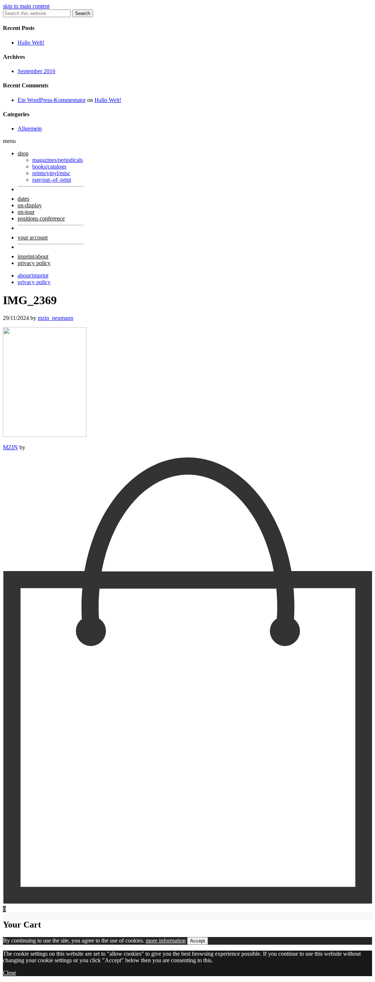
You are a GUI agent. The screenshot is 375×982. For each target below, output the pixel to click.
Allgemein (30, 128)
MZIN (10, 447)
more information (166, 940)
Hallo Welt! (31, 42)
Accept (197, 941)
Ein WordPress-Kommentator (52, 100)
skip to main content (26, 6)
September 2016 (36, 71)
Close (9, 973)
